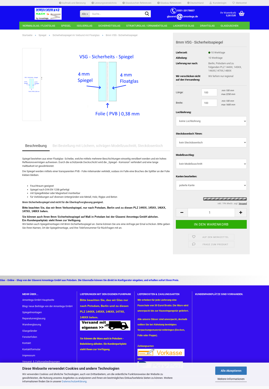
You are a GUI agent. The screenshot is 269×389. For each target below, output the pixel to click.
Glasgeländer (29, 330)
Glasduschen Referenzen (138, 3)
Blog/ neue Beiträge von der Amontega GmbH (47, 306)
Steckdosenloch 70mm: (189, 133)
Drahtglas (207, 25)
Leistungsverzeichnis (105, 3)
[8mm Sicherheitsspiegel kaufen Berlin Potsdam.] (107, 84)
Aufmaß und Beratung (73, 3)
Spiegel (66, 25)
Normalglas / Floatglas (39, 25)
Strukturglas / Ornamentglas (146, 25)
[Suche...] (147, 14)
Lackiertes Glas (183, 25)
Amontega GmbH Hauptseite (38, 299)
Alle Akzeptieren (231, 370)
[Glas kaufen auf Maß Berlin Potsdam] (48, 14)
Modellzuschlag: (185, 154)
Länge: (179, 92)
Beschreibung (36, 146)
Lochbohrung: (183, 112)
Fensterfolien (29, 336)
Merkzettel (241, 3)
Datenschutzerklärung (74, 381)
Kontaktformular (31, 349)
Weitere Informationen (231, 379)
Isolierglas (84, 25)
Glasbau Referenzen (170, 3)
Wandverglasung (31, 324)
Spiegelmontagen (32, 312)
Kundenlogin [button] (219, 3)
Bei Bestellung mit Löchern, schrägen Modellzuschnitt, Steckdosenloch (108, 146)
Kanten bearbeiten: (186, 176)
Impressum (28, 355)
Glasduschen (229, 25)
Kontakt (26, 343)
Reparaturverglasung (33, 318)
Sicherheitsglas (109, 25)
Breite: (179, 102)
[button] (195, 3)
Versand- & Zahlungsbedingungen (41, 361)
